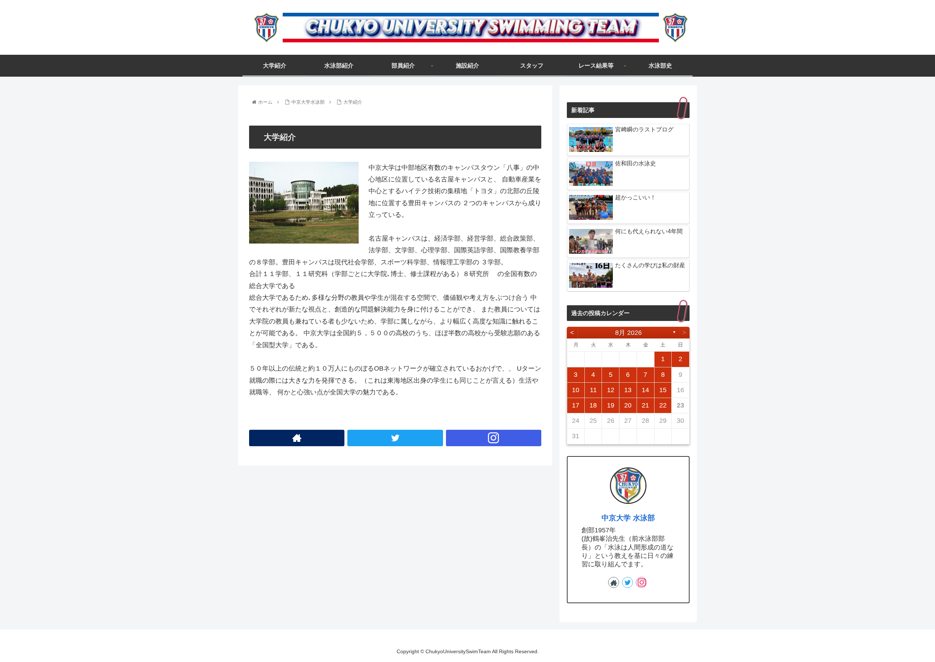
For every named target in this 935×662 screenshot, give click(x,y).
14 (645, 390)
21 (645, 405)
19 (610, 405)
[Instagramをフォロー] (493, 438)
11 (593, 390)
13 (627, 390)
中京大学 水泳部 (628, 518)
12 (610, 390)
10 (575, 390)
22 (663, 405)
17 (575, 405)
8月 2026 (628, 332)
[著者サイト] (296, 438)
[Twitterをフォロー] (395, 438)
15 (663, 390)
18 (593, 405)
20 (627, 405)
